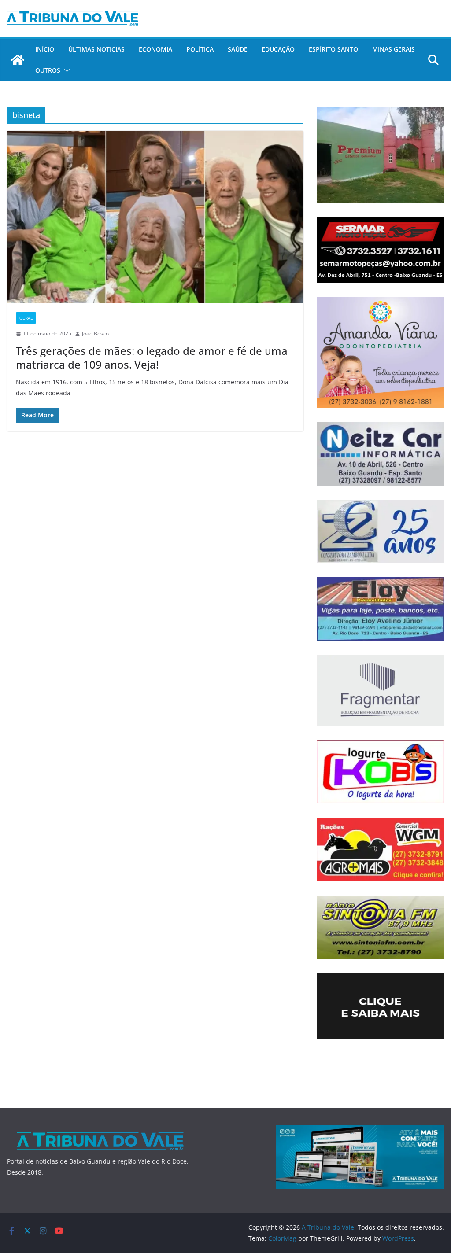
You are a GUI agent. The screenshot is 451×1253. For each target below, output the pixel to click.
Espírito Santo (333, 49)
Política (200, 49)
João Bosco (95, 333)
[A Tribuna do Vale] (17, 59)
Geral (26, 318)
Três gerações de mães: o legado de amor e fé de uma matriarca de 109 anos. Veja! (152, 357)
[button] (65, 70)
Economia (155, 49)
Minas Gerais (393, 49)
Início (44, 49)
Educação (278, 49)
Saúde (238, 49)
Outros (47, 70)
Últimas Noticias (96, 49)
